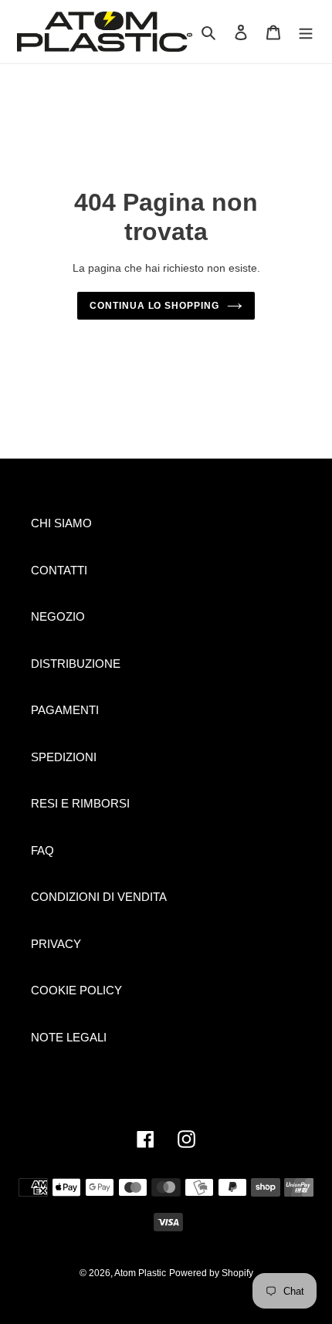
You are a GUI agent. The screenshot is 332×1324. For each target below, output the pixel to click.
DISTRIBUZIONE (75, 663)
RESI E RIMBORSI (80, 803)
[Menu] (306, 32)
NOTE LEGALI (69, 1037)
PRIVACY (56, 943)
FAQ (42, 850)
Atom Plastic (140, 1273)
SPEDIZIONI (64, 757)
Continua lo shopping (154, 305)
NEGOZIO (58, 616)
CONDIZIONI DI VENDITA (99, 896)
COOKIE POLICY (76, 990)
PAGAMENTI (65, 709)
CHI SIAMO (61, 523)
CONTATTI (59, 570)
